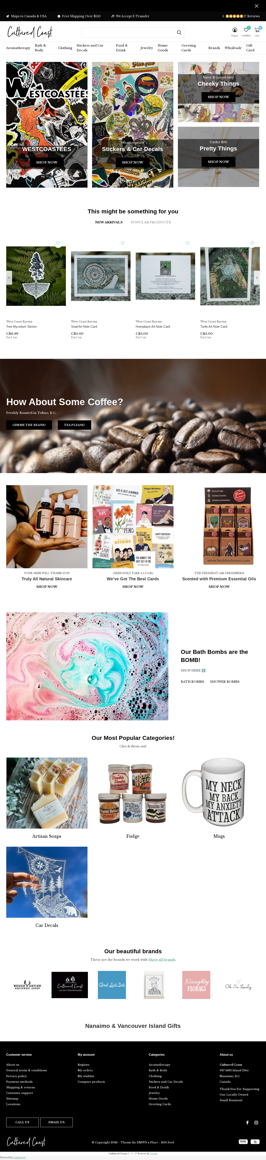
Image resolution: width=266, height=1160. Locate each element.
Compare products (91, 1082)
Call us (22, 1122)
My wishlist (86, 1076)
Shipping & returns (20, 1087)
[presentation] (9, 277)
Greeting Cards (188, 47)
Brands (214, 48)
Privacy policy (16, 1076)
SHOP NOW (219, 587)
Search (179, 32)
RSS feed (167, 1142)
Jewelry (147, 48)
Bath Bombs (192, 682)
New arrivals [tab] (109, 222)
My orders (85, 1070)
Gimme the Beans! (29, 425)
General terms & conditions (26, 1070)
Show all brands (162, 960)
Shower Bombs (225, 682)
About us (12, 1065)
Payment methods (19, 1082)
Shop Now (47, 162)
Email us (56, 1122)
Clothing (65, 48)
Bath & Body (40, 47)
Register (84, 1065)
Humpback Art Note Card (153, 326)
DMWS (142, 1142)
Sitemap (12, 1098)
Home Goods (163, 47)
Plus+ (154, 1142)
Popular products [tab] (151, 222)
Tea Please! (74, 425)
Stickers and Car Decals (90, 47)
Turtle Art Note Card (213, 326)
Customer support (19, 1093)
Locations (13, 1104)
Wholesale (233, 48)
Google (154, 1153)
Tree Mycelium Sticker (21, 326)
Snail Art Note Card (84, 326)
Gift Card (250, 47)
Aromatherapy (18, 48)
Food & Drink (122, 47)
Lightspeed (19, 1157)
